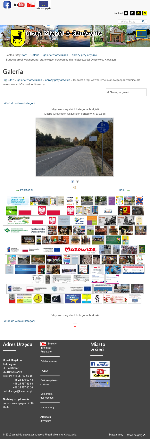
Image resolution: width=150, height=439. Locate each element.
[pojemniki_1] (113, 269)
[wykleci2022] (12, 298)
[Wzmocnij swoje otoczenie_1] (72, 200)
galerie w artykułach (55, 54)
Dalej (122, 189)
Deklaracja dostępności (47, 395)
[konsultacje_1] (12, 259)
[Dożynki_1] (86, 210)
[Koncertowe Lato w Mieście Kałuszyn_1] (129, 200)
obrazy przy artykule (84, 54)
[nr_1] (54, 298)
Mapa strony (47, 407)
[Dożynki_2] (94, 210)
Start (24, 54)
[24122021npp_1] (75, 259)
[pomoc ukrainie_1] (73, 298)
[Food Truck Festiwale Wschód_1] (125, 239)
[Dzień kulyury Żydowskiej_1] (54, 259)
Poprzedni (26, 189)
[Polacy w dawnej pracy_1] (107, 220)
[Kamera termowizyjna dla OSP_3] (137, 210)
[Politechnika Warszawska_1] (25, 230)
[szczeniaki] (116, 249)
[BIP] (31, 4)
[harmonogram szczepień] (24, 298)
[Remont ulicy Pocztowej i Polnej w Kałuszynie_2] (101, 200)
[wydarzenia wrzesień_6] (113, 230)
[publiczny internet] (102, 288)
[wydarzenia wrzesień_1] (52, 230)
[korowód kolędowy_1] (129, 249)
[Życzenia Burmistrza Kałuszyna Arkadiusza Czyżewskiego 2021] (127, 259)
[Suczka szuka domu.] (96, 259)
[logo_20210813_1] (32, 210)
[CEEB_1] (11, 210)
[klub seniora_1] (44, 220)
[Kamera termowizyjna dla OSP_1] (108, 210)
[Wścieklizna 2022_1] (53, 269)
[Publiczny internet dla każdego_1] (98, 278)
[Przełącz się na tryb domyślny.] (126, 13)
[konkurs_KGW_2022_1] (133, 269)
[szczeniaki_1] (105, 249)
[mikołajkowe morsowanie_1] (67, 259)
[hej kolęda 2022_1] (139, 259)
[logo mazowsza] (80, 249)
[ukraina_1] (87, 298)
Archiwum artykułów (46, 418)
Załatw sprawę (48, 361)
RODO (44, 370)
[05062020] (49, 288)
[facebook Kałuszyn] (100, 363)
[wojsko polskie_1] (121, 288)
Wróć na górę (134, 435)
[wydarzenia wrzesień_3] (79, 230)
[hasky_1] (137, 288)
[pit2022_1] (81, 278)
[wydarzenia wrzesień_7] (126, 230)
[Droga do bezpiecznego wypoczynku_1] (139, 200)
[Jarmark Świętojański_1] (60, 200)
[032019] (112, 278)
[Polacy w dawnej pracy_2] (126, 220)
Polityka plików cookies (48, 382)
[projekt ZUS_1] (78, 220)
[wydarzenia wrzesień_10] (38, 239)
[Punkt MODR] (134, 298)
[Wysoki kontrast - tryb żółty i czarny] (144, 13)
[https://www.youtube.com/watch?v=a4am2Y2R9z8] (109, 259)
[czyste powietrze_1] (18, 200)
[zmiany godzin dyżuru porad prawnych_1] (64, 220)
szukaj (144, 21)
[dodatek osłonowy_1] (26, 269)
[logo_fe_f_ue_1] (33, 249)
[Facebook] (7, 4)
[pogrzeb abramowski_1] (38, 278)
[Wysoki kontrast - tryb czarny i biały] (132, 13)
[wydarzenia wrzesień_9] (28, 239)
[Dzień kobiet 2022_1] (115, 298)
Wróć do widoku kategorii (19, 103)
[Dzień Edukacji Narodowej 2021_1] (113, 239)
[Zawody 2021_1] (39, 200)
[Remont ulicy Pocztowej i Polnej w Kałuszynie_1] (87, 200)
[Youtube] (19, 4)
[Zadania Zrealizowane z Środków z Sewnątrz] (43, 4)
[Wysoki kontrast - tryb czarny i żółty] (138, 13)
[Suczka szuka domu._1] (85, 259)
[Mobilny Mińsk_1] (119, 200)
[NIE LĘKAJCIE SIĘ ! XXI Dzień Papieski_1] (139, 220)
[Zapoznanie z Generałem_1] (52, 200)
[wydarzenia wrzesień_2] (65, 230)
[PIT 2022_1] (62, 278)
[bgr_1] (38, 298)
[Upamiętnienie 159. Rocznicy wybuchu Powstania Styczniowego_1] (68, 269)
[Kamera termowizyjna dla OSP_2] (124, 210)
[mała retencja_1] (141, 249)
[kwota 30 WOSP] (83, 269)
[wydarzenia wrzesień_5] (101, 230)
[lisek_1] (38, 259)
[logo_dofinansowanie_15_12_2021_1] (97, 269)
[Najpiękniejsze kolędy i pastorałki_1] (41, 269)
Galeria (34, 54)
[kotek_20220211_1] (48, 278)
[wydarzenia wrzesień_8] (140, 230)
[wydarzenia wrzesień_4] (90, 230)
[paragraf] (97, 298)
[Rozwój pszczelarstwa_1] (79, 210)
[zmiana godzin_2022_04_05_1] (9, 269)
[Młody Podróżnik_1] (18, 220)
